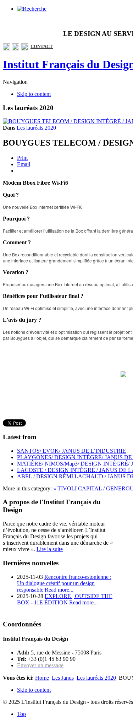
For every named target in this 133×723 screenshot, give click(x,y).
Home (42, 678)
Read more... (59, 590)
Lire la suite (50, 549)
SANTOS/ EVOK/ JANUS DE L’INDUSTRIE (71, 451)
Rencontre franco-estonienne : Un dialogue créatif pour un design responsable (64, 583)
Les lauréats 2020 (36, 128)
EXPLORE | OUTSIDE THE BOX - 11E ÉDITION (64, 599)
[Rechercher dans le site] (31, 9)
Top (21, 714)
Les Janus (63, 678)
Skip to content (34, 94)
